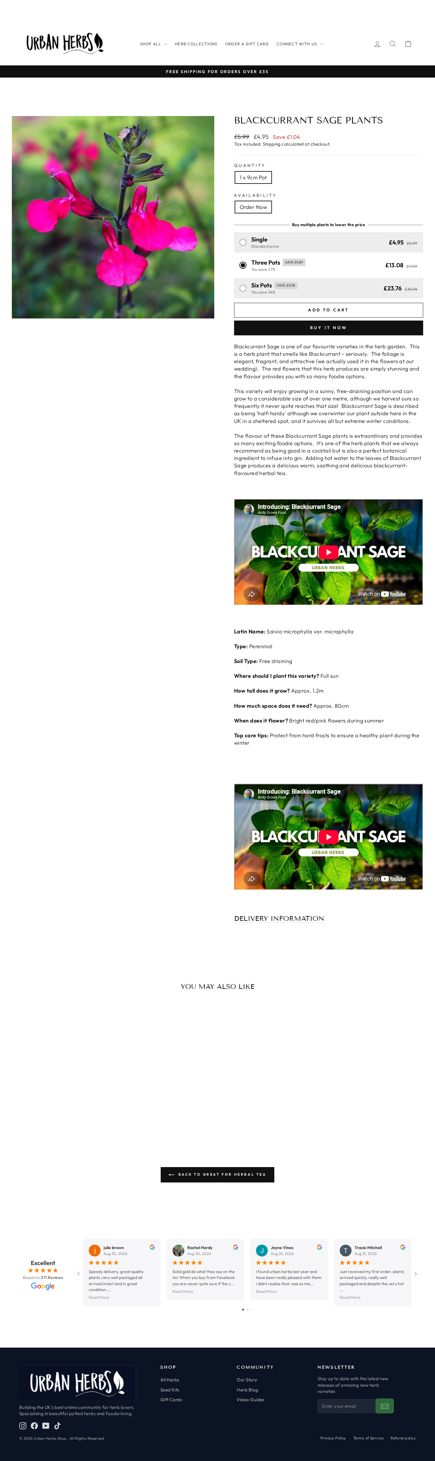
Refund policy (403, 1438)
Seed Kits (169, 1390)
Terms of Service (368, 1438)
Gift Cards (171, 1399)
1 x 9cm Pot (253, 177)
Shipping (272, 144)
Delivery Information (279, 918)
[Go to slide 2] (248, 1309)
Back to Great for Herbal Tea (221, 1174)
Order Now (253, 207)
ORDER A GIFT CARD (247, 43)
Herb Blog (247, 1390)
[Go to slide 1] (243, 1310)
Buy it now (328, 327)
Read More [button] (99, 1297)
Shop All (150, 43)
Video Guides (250, 1399)
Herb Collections (196, 43)
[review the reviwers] (152, 1248)
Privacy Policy (333, 1438)
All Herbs (169, 1380)
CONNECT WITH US (297, 43)
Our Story (247, 1380)
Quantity (250, 165)
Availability (255, 195)
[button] (328, 242)
